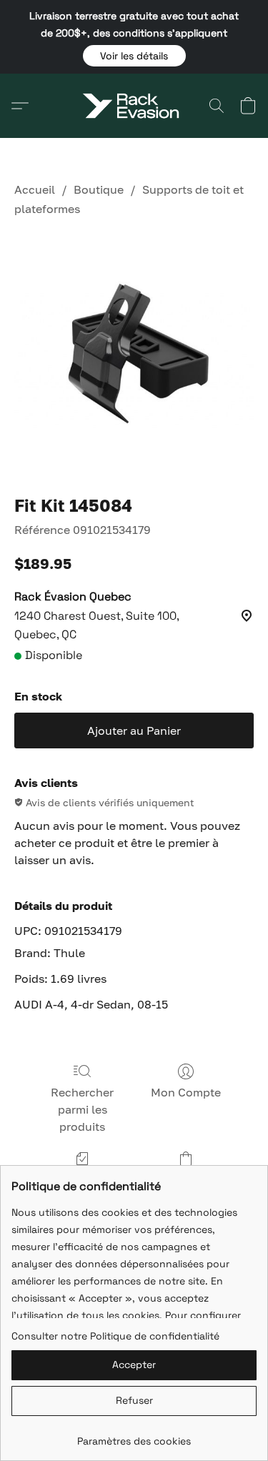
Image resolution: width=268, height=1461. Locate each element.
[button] (134, 55)
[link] (134, 1436)
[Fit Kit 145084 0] (134, 352)
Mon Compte (186, 1092)
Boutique (99, 189)
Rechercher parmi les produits (82, 1109)
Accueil (34, 189)
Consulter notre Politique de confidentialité (115, 1335)
